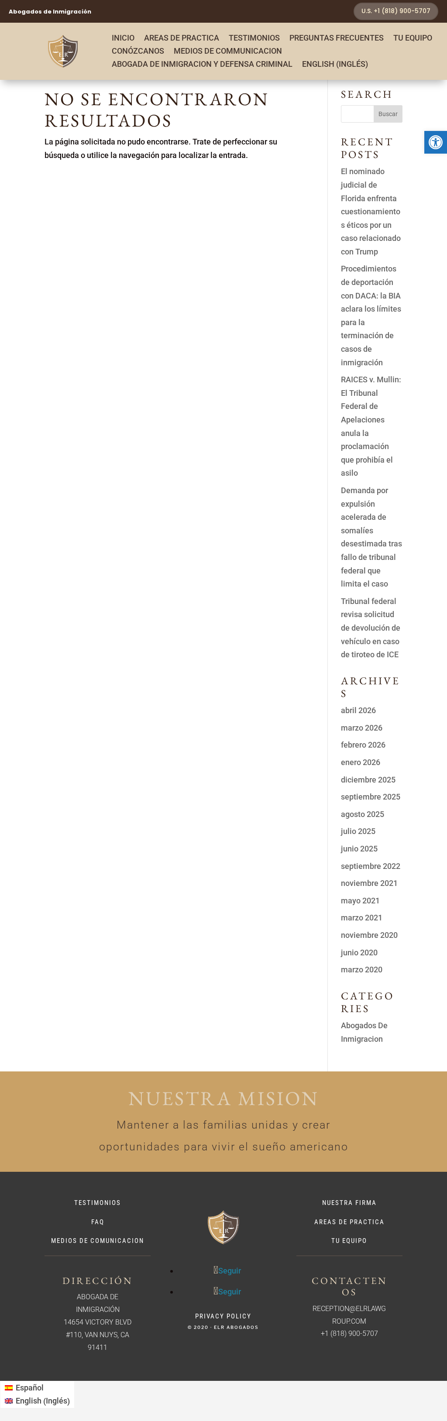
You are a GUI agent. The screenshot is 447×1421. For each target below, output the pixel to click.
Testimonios (254, 38)
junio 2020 (359, 952)
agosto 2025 (362, 814)
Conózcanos (138, 51)
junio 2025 (359, 848)
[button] (435, 142)
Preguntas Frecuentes (336, 38)
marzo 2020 (361, 969)
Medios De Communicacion (228, 51)
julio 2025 (358, 831)
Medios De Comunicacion (97, 1241)
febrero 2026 (363, 744)
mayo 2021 (360, 900)
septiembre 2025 (370, 796)
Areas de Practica (181, 38)
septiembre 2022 (370, 866)
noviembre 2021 (369, 883)
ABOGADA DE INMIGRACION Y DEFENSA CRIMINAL (202, 65)
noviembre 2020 (369, 935)
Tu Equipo (412, 38)
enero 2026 (360, 762)
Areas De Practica (349, 1222)
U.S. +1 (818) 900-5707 (395, 11)
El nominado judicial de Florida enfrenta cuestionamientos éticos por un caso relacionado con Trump (371, 211)
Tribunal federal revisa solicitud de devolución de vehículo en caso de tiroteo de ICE (370, 628)
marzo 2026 (361, 727)
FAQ (97, 1222)
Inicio (123, 38)
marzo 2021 (361, 917)
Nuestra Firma (349, 1203)
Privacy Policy (223, 1316)
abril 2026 (358, 710)
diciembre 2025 (368, 779)
